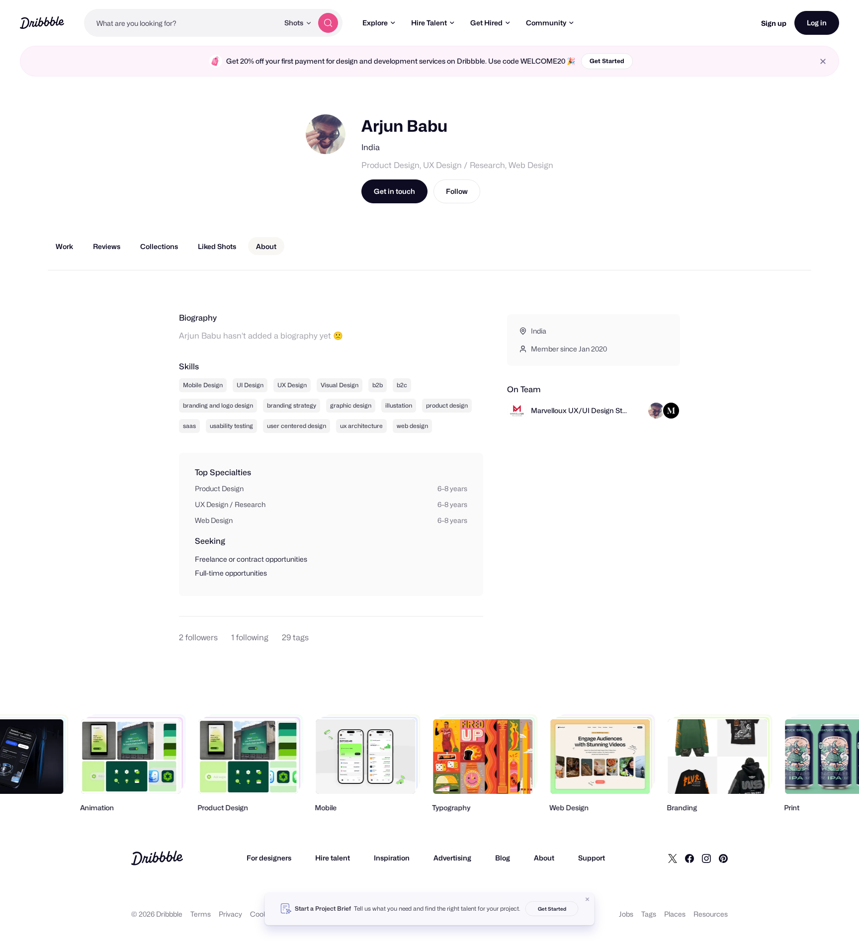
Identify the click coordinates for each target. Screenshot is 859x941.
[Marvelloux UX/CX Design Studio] (671, 411)
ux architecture (361, 425)
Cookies (263, 914)
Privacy (230, 914)
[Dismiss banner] (588, 899)
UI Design (250, 385)
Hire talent (332, 858)
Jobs (626, 914)
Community (546, 22)
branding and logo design (218, 405)
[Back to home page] (42, 22)
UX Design (292, 385)
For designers (269, 858)
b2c (402, 385)
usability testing (231, 425)
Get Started (607, 61)
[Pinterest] (723, 858)
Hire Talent (429, 22)
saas (189, 425)
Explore (375, 22)
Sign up (773, 23)
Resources (710, 914)
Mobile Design (203, 385)
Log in (817, 22)
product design (447, 405)
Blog (502, 858)
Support (591, 858)
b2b (377, 385)
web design (412, 425)
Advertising (452, 858)
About (544, 858)
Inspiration (392, 858)
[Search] (328, 23)
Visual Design (339, 385)
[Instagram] (706, 858)
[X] (672, 858)
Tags (648, 914)
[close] (823, 61)
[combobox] (181, 22)
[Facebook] (689, 858)
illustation (398, 405)
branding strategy (291, 405)
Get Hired (486, 22)
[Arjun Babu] (656, 411)
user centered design (296, 425)
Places (675, 914)
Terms (200, 914)
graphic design (350, 405)
